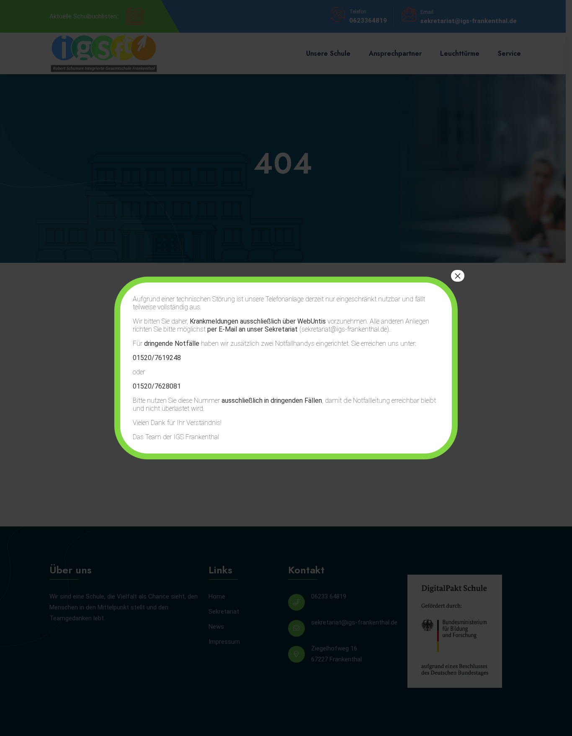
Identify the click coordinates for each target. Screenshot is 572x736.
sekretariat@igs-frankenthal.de (344, 329)
